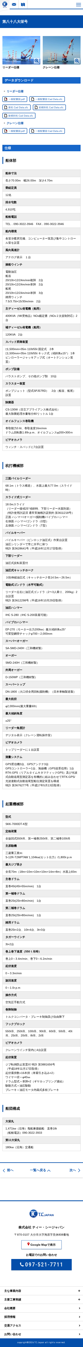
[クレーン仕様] (61, 50)
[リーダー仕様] (21, 50)
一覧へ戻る (38, 1170)
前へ (10, 1170)
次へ (73, 1170)
